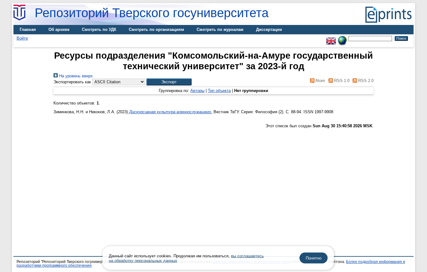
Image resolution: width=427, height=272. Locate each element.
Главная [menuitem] (28, 29)
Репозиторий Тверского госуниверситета (152, 13)
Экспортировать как (72, 82)
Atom (319, 80)
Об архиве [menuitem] (58, 29)
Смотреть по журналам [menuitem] (220, 29)
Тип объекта (219, 90)
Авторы (197, 90)
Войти (22, 38)
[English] (331, 38)
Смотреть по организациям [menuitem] (156, 29)
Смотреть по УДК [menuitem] (99, 29)
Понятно (313, 258)
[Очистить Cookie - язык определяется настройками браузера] (342, 38)
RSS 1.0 (341, 80)
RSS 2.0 (365, 80)
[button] (169, 81)
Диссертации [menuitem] (269, 29)
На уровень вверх (75, 76)
